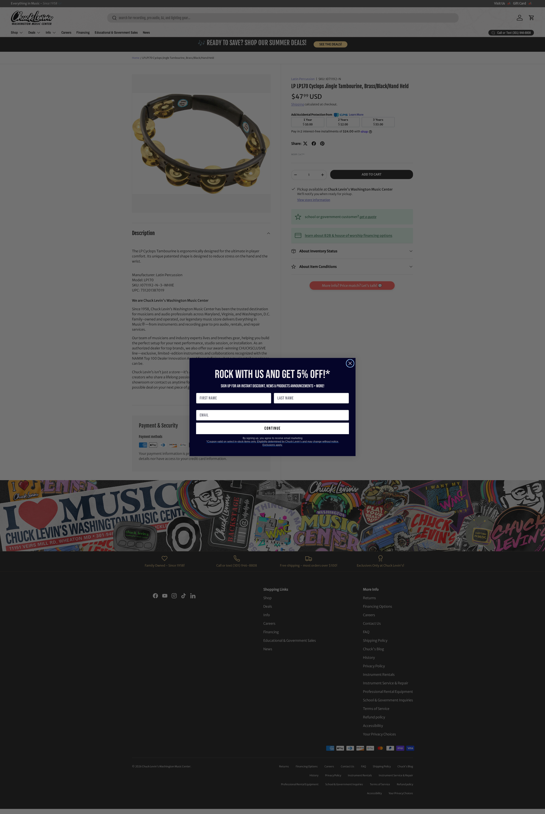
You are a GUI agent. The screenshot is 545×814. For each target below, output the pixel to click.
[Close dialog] (350, 363)
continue (272, 428)
